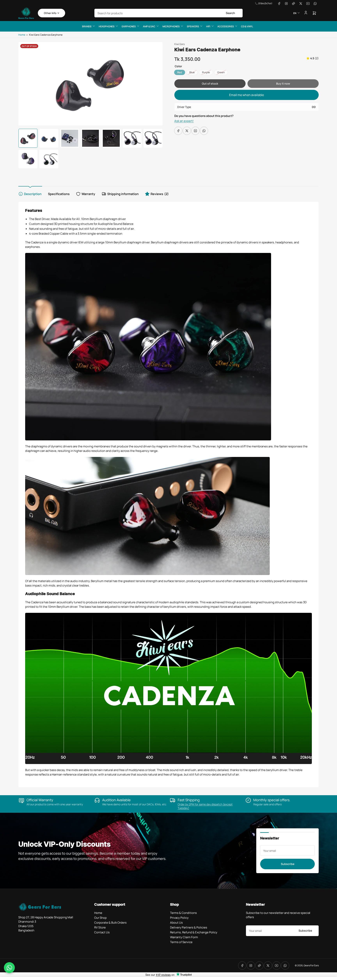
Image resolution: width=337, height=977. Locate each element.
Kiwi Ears (179, 44)
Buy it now (283, 83)
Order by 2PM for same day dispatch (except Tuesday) (205, 806)
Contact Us (102, 932)
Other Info (50, 13)
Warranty (88, 194)
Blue (192, 72)
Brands (86, 26)
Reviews (160, 194)
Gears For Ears (311, 965)
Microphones (171, 26)
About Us (176, 922)
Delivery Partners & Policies (188, 927)
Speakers (193, 26)
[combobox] (168, 13)
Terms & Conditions (183, 913)
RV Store (100, 927)
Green (221, 72)
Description (33, 194)
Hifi (208, 26)
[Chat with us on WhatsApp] (9, 967)
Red (179, 72)
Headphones (106, 26)
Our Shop (100, 918)
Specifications (59, 194)
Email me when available (246, 95)
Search (230, 13)
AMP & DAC (149, 26)
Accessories (225, 26)
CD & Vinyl (247, 26)
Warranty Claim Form (184, 937)
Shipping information (123, 194)
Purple (206, 72)
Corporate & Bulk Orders (110, 922)
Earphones (129, 26)
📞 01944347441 (263, 3)
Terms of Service (181, 942)
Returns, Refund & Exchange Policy (193, 932)
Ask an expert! (184, 121)
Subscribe (287, 864)
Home (21, 34)
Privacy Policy (179, 918)
